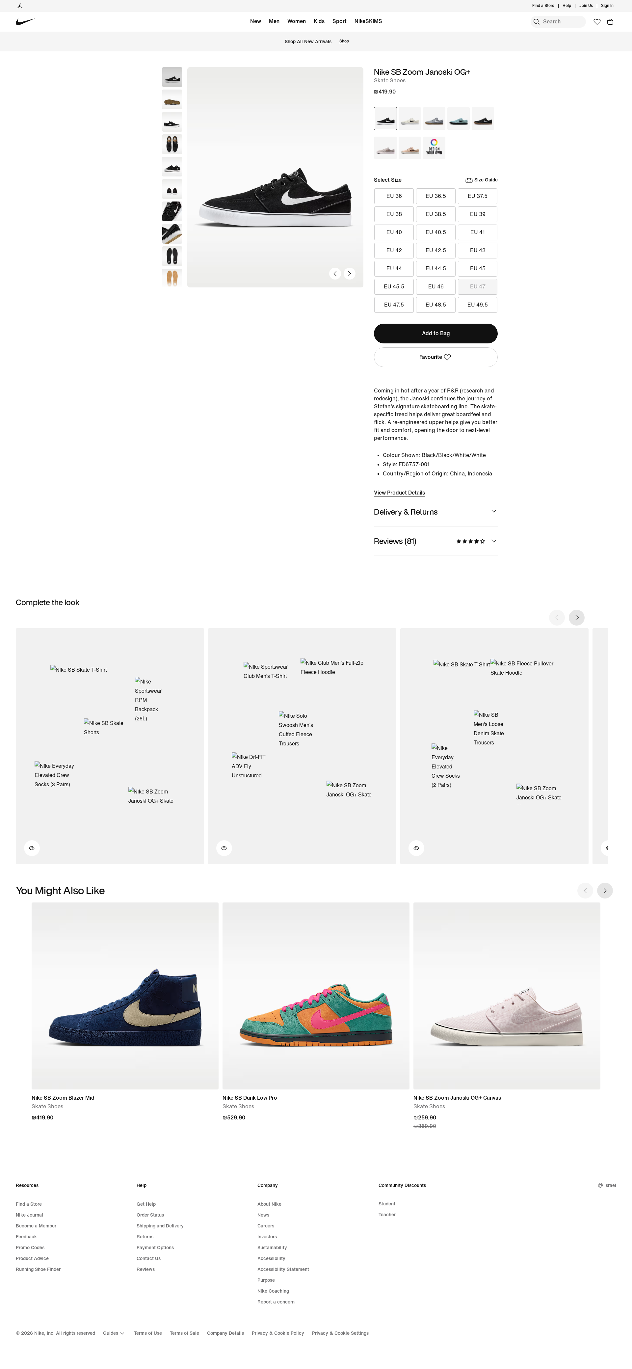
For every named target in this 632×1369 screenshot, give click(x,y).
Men (274, 21)
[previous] (557, 618)
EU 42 (394, 250)
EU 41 (477, 232)
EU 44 (394, 268)
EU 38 (394, 214)
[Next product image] (350, 274)
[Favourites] (597, 22)
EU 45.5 (394, 286)
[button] (172, 99)
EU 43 (478, 250)
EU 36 (394, 196)
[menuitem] (573, 6)
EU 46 (436, 286)
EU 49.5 (477, 305)
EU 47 (478, 286)
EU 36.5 (436, 196)
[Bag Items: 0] (610, 22)
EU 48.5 (436, 305)
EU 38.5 (436, 214)
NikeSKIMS (368, 21)
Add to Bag (436, 333)
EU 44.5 (436, 268)
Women (296, 21)
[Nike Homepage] (25, 22)
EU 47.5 (394, 305)
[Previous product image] (335, 274)
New (255, 21)
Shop (344, 41)
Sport (339, 21)
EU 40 (394, 232)
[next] (577, 618)
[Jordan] (20, 6)
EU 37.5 (477, 196)
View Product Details (399, 493)
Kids (319, 21)
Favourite (430, 357)
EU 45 (478, 268)
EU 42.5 (436, 250)
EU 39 (478, 214)
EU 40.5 (436, 232)
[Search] (536, 22)
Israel (610, 1185)
